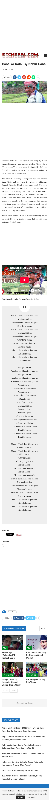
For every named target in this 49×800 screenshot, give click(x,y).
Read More (31, 797)
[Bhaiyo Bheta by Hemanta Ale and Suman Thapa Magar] (12, 669)
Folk (5, 648)
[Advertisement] (24, 26)
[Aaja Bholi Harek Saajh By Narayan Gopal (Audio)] (36, 642)
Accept (20, 797)
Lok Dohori (8, 675)
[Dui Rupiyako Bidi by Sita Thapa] (36, 669)
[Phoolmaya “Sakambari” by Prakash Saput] (12, 642)
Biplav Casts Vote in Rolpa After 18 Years (20, 770)
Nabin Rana (11, 612)
